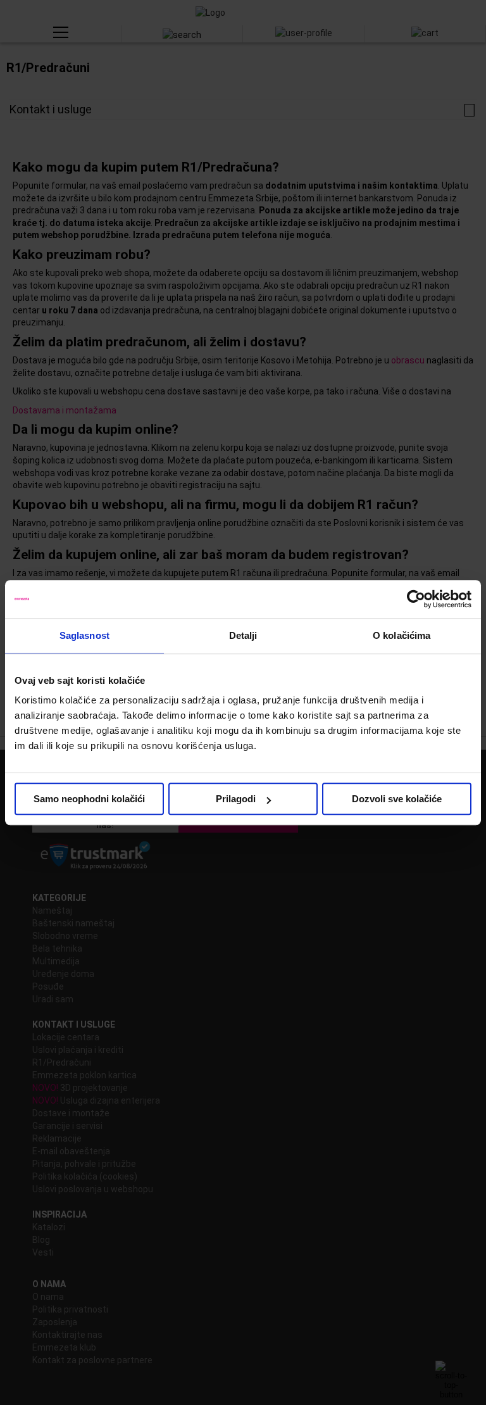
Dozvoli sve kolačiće (397, 798)
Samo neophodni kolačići (89, 798)
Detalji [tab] (243, 635)
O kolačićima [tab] (401, 635)
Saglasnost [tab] (84, 635)
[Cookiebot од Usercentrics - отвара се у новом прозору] (416, 598)
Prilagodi (236, 798)
